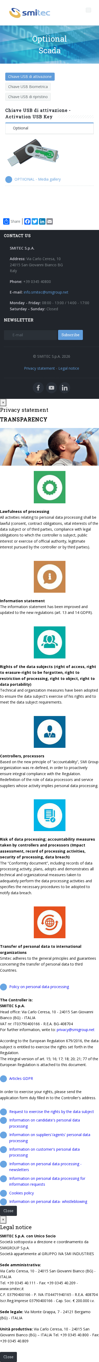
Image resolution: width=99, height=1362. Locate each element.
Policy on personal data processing (39, 986)
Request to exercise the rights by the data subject (51, 1111)
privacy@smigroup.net (76, 1029)
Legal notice (68, 368)
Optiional (20, 127)
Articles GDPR (21, 1078)
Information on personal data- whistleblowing (48, 1201)
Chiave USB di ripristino (28, 96)
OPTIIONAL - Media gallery (38, 179)
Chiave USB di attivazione (30, 76)
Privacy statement (39, 368)
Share (15, 221)
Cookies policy (21, 1192)
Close (8, 1210)
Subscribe (70, 334)
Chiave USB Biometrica (28, 86)
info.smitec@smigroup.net (46, 292)
